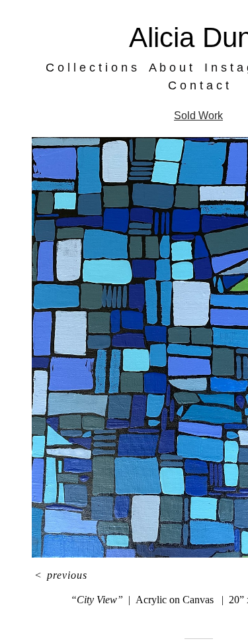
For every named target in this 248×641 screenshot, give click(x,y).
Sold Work (198, 115)
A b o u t (174, 67)
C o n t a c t (199, 85)
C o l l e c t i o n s (103, 67)
